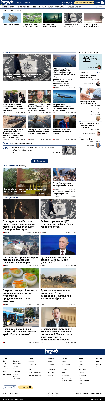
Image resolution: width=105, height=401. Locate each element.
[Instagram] (71, 3)
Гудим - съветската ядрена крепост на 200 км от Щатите (31, 25)
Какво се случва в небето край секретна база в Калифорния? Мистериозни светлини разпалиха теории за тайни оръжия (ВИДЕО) (92, 25)
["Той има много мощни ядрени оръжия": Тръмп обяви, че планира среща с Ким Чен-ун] (14, 96)
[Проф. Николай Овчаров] (98, 133)
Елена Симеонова (92, 67)
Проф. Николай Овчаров (89, 133)
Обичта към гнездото (11, 25)
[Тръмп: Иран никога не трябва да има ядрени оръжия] (64, 121)
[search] (96, 7)
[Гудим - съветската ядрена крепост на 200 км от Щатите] (32, 18)
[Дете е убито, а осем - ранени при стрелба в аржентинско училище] (27, 182)
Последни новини (11, 198)
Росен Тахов (92, 118)
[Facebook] (62, 3)
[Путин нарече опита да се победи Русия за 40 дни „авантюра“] (58, 245)
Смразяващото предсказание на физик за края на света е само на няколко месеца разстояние (49, 25)
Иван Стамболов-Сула (89, 83)
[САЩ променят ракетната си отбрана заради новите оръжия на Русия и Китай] (39, 121)
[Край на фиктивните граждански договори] (90, 94)
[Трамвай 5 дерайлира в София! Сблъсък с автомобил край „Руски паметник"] (21, 317)
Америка (8, 52)
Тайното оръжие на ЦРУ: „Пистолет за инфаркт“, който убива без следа (72, 25)
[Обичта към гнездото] (12, 18)
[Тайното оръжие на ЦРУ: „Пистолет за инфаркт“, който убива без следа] (73, 18)
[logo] (7, 2)
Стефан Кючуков (96, 108)
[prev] (3, 18)
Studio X (100, 399)
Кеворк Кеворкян (90, 145)
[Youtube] (67, 3)
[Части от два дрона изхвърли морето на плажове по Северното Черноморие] (21, 245)
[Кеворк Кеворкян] (98, 145)
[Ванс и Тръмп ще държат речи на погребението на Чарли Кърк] (64, 174)
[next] (102, 18)
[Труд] (51, 351)
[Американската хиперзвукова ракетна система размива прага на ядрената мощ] (64, 96)
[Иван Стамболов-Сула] (98, 83)
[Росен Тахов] (98, 118)
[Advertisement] (52, 39)
